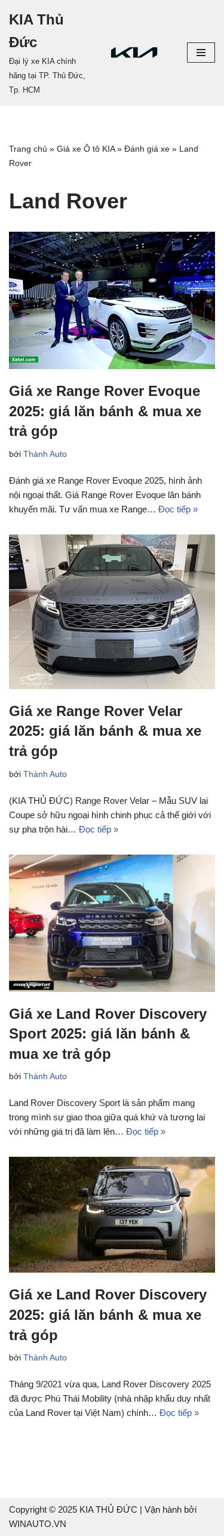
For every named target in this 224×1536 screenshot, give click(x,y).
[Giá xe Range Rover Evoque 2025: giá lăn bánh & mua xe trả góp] (112, 300)
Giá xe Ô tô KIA (86, 148)
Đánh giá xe (147, 148)
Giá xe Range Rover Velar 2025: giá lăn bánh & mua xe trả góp (105, 731)
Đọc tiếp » (178, 509)
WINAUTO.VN (37, 1524)
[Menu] (201, 52)
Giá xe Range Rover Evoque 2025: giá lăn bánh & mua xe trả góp (105, 411)
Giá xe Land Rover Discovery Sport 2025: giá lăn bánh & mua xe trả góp (108, 1034)
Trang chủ (28, 148)
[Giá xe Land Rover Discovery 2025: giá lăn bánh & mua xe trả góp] (112, 1215)
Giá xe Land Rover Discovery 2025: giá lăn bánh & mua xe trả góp (108, 1314)
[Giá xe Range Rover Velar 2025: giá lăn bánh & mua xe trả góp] (112, 611)
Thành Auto (45, 454)
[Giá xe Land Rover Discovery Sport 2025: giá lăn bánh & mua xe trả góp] (112, 923)
